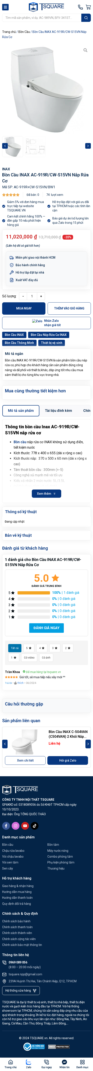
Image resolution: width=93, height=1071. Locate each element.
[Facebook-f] (6, 826)
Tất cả (15, 648)
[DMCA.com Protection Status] (59, 1047)
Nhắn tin (64, 1067)
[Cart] (88, 7)
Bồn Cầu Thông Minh (19, 343)
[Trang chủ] (10, 1062)
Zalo (28, 1067)
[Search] (86, 18)
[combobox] (41, 18)
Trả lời (8, 683)
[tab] (20, 410)
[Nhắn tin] (64, 1062)
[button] (5, 146)
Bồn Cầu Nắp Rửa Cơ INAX (49, 335)
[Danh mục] (82, 1062)
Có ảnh (46, 657)
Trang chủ (9, 32)
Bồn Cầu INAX (14, 335)
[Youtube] (25, 826)
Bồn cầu (20, 442)
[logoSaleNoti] (34, 1047)
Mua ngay (24, 308)
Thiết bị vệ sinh (51, 343)
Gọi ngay (46, 1067)
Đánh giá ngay (46, 628)
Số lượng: (9, 296)
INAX (6, 169)
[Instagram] (15, 826)
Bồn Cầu (24, 32)
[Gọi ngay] (46, 1062)
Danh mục (82, 1067)
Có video (29, 657)
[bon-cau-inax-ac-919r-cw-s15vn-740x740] (46, 89)
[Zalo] (28, 1062)
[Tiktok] (34, 826)
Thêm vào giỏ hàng (69, 308)
